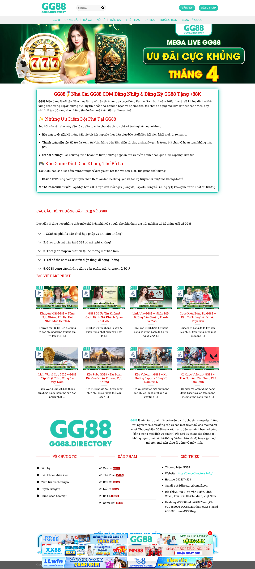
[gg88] (53, 8)
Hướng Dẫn (168, 19)
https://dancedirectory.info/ (194, 473)
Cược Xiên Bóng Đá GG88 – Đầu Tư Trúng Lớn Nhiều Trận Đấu (198, 317)
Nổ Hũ (101, 19)
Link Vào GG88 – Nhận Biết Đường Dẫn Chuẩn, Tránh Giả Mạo (151, 317)
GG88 (56, 19)
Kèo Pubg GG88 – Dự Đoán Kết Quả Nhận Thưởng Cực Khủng (104, 378)
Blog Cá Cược (192, 19)
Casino (150, 19)
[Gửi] (103, 8)
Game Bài (72, 19)
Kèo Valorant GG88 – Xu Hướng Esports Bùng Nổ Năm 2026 (151, 378)
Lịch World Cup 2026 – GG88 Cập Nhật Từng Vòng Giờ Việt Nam (57, 378)
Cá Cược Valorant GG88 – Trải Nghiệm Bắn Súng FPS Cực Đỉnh (198, 378)
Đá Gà (87, 19)
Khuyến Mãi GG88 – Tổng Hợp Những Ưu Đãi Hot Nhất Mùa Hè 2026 (57, 317)
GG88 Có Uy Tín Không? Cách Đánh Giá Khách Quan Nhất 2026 (104, 317)
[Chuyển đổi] (39, 234)
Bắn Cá (115, 19)
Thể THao (132, 19)
